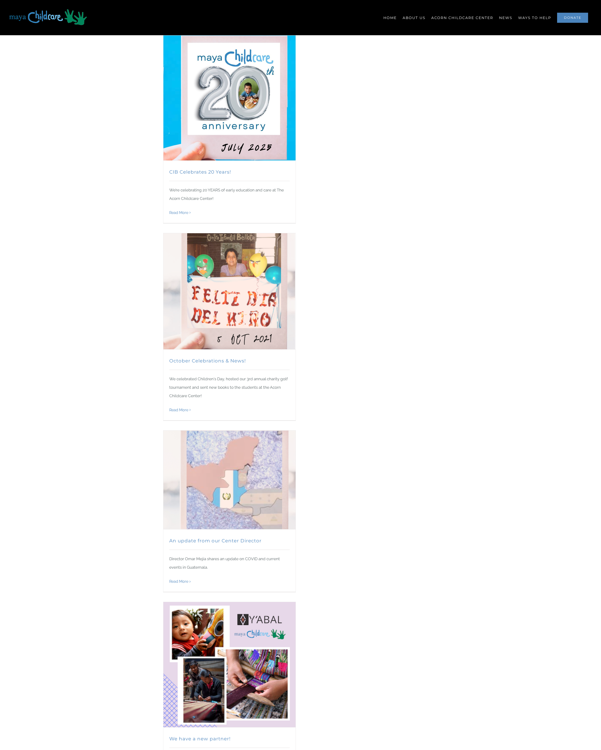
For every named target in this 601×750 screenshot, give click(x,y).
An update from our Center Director (215, 541)
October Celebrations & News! (207, 361)
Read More (178, 212)
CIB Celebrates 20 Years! (200, 172)
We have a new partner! (200, 739)
